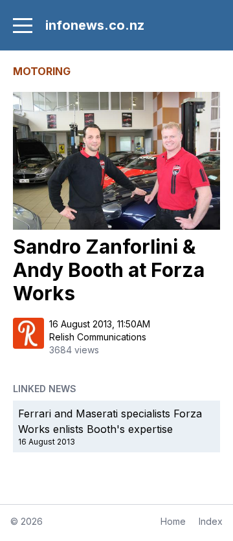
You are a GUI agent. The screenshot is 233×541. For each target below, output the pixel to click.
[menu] (22, 25)
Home (173, 521)
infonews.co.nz (94, 25)
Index (211, 521)
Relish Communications (97, 336)
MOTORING (42, 71)
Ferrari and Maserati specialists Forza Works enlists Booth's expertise (110, 421)
